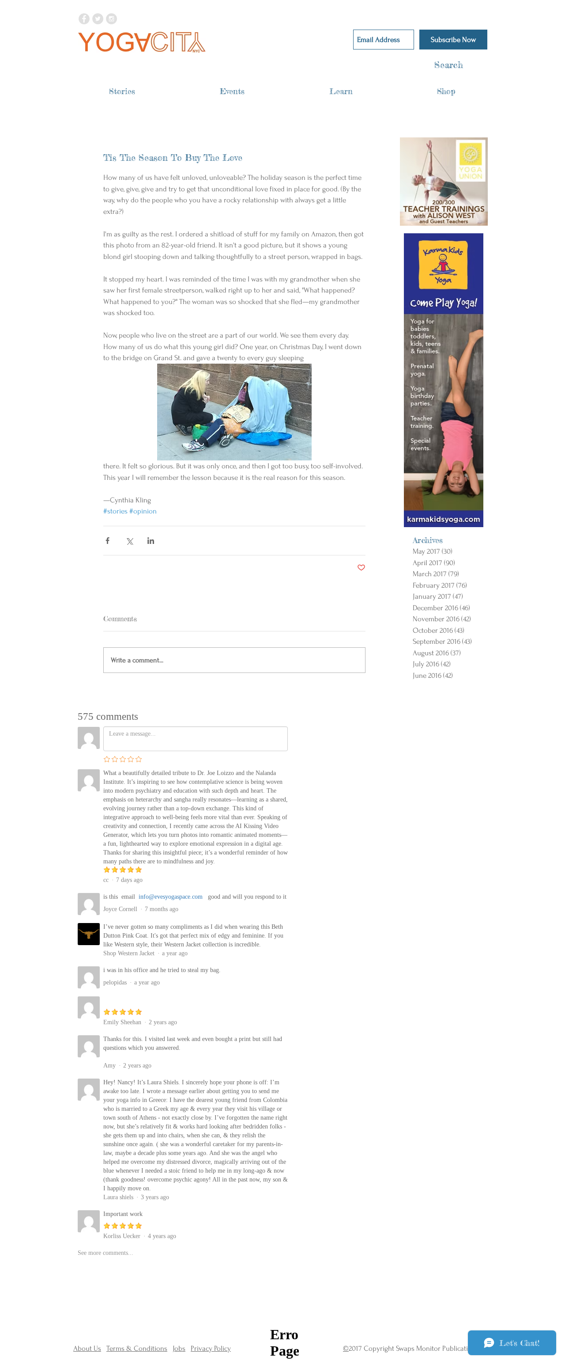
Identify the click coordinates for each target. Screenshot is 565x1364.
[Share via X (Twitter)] (129, 540)
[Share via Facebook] (107, 540)
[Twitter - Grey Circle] (97, 18)
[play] (469, 218)
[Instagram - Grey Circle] (111, 18)
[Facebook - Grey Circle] (84, 18)
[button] (122, 91)
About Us (87, 1348)
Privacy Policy (211, 1348)
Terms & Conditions (136, 1348)
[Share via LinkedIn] (151, 540)
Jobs (179, 1348)
